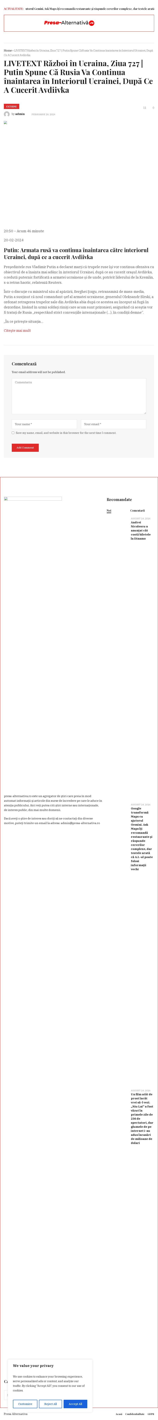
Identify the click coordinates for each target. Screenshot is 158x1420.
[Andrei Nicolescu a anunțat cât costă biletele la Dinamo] (117, 657)
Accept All (75, 1404)
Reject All (50, 1404)
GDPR (151, 1414)
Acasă (119, 1414)
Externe (11, 106)
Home (8, 50)
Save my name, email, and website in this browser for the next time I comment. (66, 433)
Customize (25, 1404)
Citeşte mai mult (17, 330)
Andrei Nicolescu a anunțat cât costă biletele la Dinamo (141, 530)
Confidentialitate (135, 1414)
